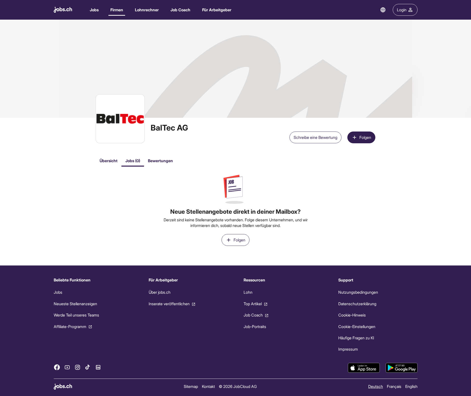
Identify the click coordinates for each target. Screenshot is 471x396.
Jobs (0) (132, 160)
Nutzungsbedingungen (358, 292)
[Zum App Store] (364, 368)
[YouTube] (67, 367)
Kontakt (208, 386)
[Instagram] (77, 367)
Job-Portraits (254, 326)
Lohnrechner (147, 9)
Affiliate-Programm (70, 326)
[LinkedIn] (98, 367)
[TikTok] (88, 367)
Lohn (247, 292)
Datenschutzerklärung (357, 303)
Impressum (348, 349)
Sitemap (190, 386)
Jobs (94, 9)
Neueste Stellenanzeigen (75, 303)
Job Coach (180, 9)
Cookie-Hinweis (352, 315)
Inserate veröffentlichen (168, 303)
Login (401, 9)
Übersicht (109, 160)
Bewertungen (160, 160)
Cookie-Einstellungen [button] (356, 326)
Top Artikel (252, 303)
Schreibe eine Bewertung (315, 137)
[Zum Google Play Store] (402, 368)
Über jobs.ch (159, 292)
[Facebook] (57, 367)
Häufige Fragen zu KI (356, 337)
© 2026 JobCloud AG (238, 386)
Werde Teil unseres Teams (76, 315)
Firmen (116, 9)
